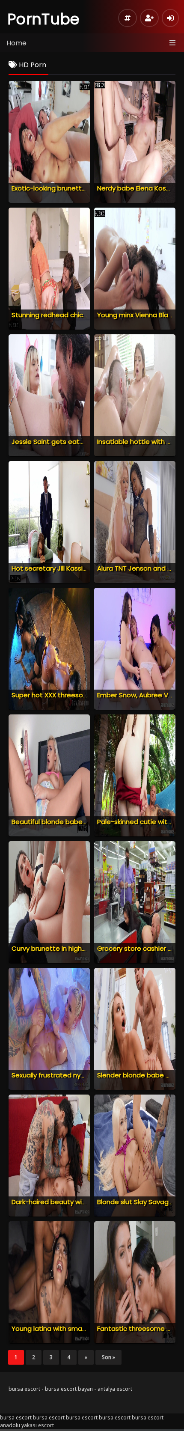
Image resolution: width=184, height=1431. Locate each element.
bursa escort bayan (69, 1388)
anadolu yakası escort (27, 1425)
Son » (108, 1357)
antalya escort (115, 1388)
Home (16, 43)
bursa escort (24, 1388)
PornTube (43, 19)
